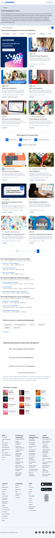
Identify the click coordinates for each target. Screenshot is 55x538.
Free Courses (5, 518)
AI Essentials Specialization (32, 439)
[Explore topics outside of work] (27, 145)
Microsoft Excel (5, 453)
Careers (3, 491)
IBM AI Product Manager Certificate (19, 466)
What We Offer (5, 487)
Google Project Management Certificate (18, 455)
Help (30, 494)
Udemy (3, 520)
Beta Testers (18, 489)
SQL (3, 459)
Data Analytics (5, 445)
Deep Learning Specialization (32, 454)
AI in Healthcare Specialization (32, 450)
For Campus (4, 512)
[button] (6, 332)
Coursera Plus (5, 496)
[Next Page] (38, 251)
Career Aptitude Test (46, 439)
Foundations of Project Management (11, 263)
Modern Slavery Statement (32, 507)
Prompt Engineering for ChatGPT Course (33, 470)
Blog (16, 491)
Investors (31, 487)
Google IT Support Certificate (19, 450)
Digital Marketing (5, 447)
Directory (31, 502)
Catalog (3, 494)
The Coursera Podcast (18, 494)
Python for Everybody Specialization (32, 474)
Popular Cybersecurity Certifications (45, 471)
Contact (30, 498)
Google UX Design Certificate (19, 459)
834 (35, 251)
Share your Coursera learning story (46, 475)
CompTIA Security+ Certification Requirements (46, 451)
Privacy (30, 491)
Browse (5, 8)
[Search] (52, 27)
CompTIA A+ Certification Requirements (45, 446)
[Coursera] (9, 2)
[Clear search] (49, 27)
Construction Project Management (10, 306)
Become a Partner (6, 514)
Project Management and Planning (10, 282)
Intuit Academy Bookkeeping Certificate (18, 474)
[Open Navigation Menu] (3, 2)
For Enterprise (5, 507)
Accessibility (31, 496)
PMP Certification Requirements (46, 466)
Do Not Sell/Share (32, 510)
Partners (17, 487)
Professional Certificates (4, 499)
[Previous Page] (17, 251)
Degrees (4, 505)
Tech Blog (17, 497)
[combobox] (25, 27)
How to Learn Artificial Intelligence (47, 462)
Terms (30, 489)
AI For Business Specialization (32, 443)
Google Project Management (9, 268)
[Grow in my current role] (42, 140)
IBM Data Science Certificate (19, 470)
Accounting (4, 437)
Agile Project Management (9, 272)
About (3, 485)
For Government (5, 509)
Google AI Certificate (19, 439)
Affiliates (31, 504)
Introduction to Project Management (11, 301)
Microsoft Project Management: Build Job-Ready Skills (15, 291)
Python (3, 457)
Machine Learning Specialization (32, 466)
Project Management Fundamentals (11, 310)
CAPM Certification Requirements (46, 442)
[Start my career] (11, 140)
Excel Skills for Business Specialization (32, 458)
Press (30, 485)
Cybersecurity (5, 443)
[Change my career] (26, 140)
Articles (30, 500)
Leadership (4, 489)
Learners (17, 485)
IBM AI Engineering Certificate (19, 462)
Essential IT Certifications (45, 455)
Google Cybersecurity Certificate (18, 443)
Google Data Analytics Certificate (19, 447)
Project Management (7, 287)
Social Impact (5, 516)
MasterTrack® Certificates (5, 502)
